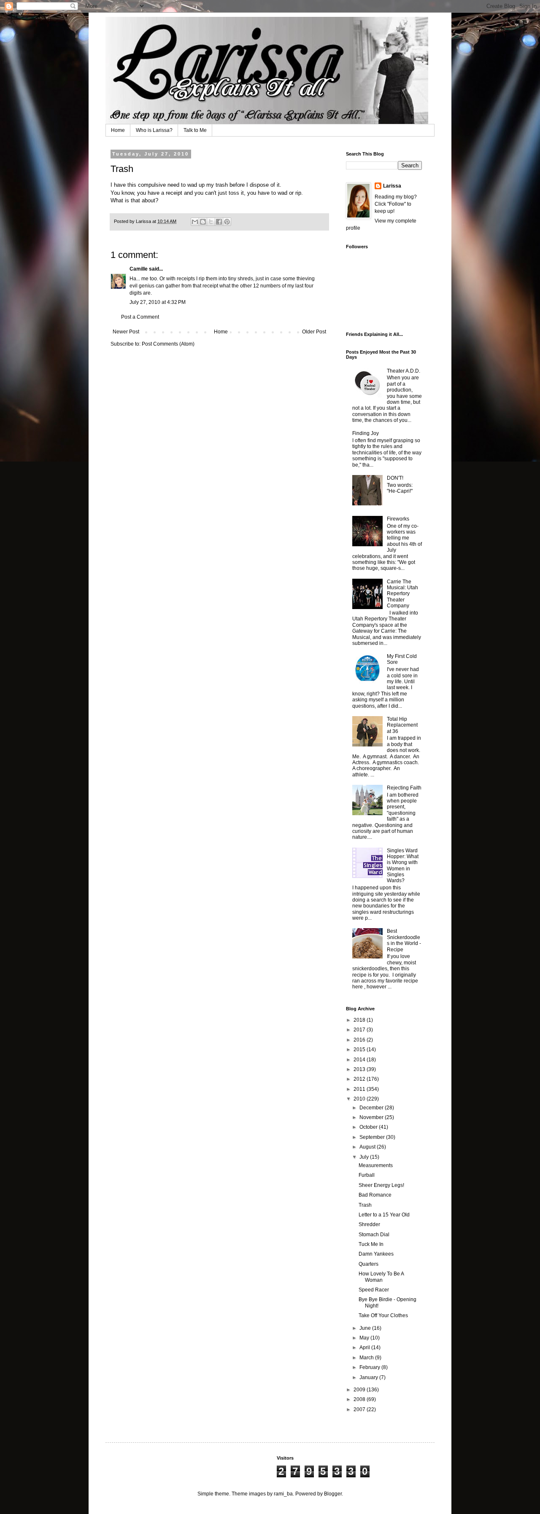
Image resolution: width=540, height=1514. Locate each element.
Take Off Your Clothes (383, 1315)
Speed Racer (374, 1290)
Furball (367, 1175)
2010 (360, 1099)
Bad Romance (375, 1195)
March (367, 1358)
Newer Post (126, 332)
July (364, 1157)
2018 (360, 1020)
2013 (360, 1069)
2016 (360, 1040)
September (372, 1137)
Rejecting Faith (404, 788)
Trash (365, 1205)
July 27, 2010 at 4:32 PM (158, 302)
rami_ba (283, 1494)
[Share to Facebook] (219, 221)
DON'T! (395, 478)
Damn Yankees (376, 1254)
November (372, 1117)
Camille (139, 269)
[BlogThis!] (203, 221)
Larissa (392, 186)
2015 (360, 1049)
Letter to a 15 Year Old (384, 1215)
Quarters (368, 1264)
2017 (360, 1030)
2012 (360, 1079)
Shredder (369, 1224)
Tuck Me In (371, 1244)
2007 (360, 1409)
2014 (360, 1060)
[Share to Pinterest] (227, 221)
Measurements (376, 1165)
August (368, 1147)
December (372, 1108)
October (369, 1127)
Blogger (333, 1494)
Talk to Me (195, 130)
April (365, 1347)
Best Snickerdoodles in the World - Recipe (404, 940)
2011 (360, 1089)
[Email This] (195, 221)
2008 (360, 1399)
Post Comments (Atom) (168, 344)
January (369, 1377)
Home (118, 130)
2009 (360, 1390)
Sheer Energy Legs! (381, 1185)
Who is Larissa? (154, 130)
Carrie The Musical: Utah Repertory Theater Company (402, 594)
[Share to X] (211, 221)
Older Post (314, 332)
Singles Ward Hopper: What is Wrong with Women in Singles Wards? (402, 866)
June (365, 1328)
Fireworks (398, 519)
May (364, 1338)
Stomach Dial (374, 1235)
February (370, 1367)
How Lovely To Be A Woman (381, 1277)
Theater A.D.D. (403, 371)
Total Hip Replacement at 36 (402, 725)
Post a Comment (140, 317)
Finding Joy (365, 433)
